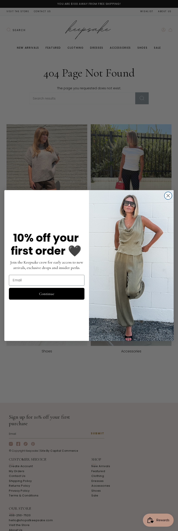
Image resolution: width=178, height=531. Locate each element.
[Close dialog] (168, 195)
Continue (46, 293)
